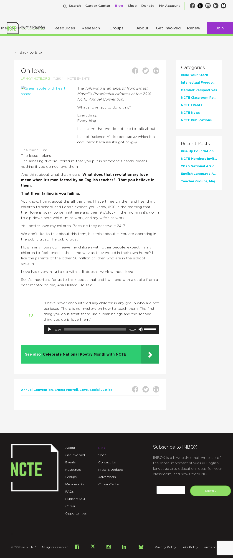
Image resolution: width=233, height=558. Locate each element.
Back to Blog (31, 52)
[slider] (150, 329)
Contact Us (107, 462)
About (142, 28)
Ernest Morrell (66, 390)
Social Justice (101, 390)
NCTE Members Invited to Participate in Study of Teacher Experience (199, 158)
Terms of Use (212, 547)
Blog (119, 6)
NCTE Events (78, 78)
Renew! (194, 28)
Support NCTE (76, 499)
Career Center (97, 6)
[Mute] (140, 329)
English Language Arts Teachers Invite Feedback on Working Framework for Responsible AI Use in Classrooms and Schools (199, 174)
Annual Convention (37, 390)
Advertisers (107, 477)
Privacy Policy (165, 547)
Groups (116, 28)
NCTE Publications (196, 120)
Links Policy (189, 547)
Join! (220, 28)
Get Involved (168, 28)
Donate (147, 6)
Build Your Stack (194, 75)
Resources (64, 28)
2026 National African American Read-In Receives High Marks (199, 166)
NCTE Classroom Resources (199, 97)
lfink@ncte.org (35, 78)
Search (75, 6)
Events (70, 462)
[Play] (49, 329)
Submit (210, 490)
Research (90, 28)
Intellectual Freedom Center (199, 82)
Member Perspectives (199, 90)
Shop (132, 6)
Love (84, 390)
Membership (74, 484)
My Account (169, 6)
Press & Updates (111, 469)
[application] (101, 329)
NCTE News (190, 112)
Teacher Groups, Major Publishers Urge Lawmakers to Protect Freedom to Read (199, 181)
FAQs (69, 491)
